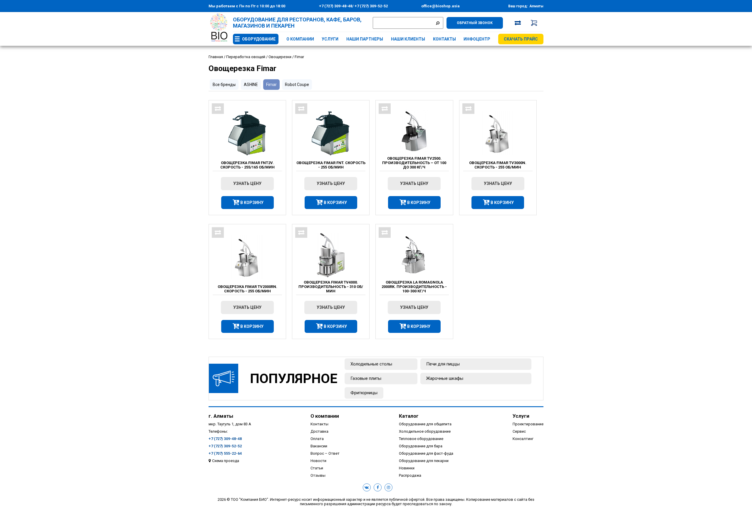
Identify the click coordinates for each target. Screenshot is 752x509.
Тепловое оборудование (421, 438)
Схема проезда (225, 461)
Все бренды (224, 84)
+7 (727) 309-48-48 (335, 6)
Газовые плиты (365, 378)
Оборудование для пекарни (424, 461)
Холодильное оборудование (425, 431)
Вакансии (318, 446)
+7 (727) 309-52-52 (371, 6)
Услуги (330, 39)
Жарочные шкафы (444, 378)
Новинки (406, 468)
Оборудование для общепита (425, 424)
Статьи (316, 468)
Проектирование (528, 424)
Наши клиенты (408, 39)
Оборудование (259, 39)
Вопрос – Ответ (325, 453)
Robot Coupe (297, 84)
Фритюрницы (363, 392)
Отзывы (317, 475)
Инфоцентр (477, 39)
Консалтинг (523, 438)
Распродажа (410, 475)
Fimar (271, 84)
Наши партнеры (364, 39)
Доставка (319, 431)
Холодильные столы (371, 364)
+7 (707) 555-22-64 (225, 453)
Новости (318, 461)
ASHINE (251, 84)
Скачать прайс (521, 39)
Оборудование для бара (420, 446)
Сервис (519, 431)
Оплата (317, 438)
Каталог (409, 416)
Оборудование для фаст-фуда (426, 453)
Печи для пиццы (443, 364)
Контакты (444, 39)
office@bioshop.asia (440, 6)
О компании (300, 39)
